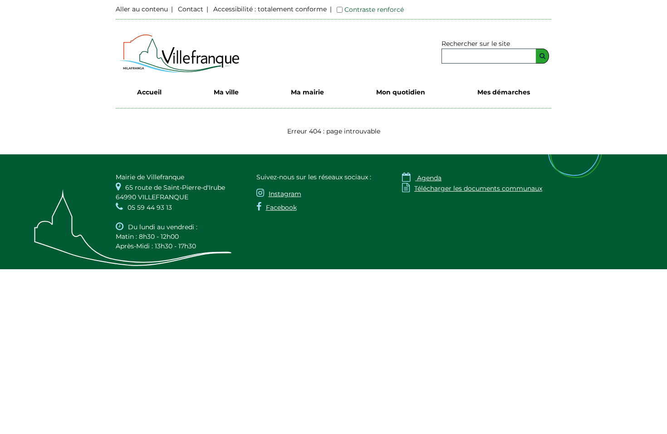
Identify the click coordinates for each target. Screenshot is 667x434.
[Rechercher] (542, 56)
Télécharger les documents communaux (472, 188)
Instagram (285, 194)
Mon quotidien (400, 92)
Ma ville (226, 92)
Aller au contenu (142, 9)
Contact (190, 9)
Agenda (421, 178)
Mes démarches (503, 92)
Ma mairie (307, 92)
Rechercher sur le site (475, 43)
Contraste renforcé (374, 9)
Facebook (281, 207)
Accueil (149, 92)
